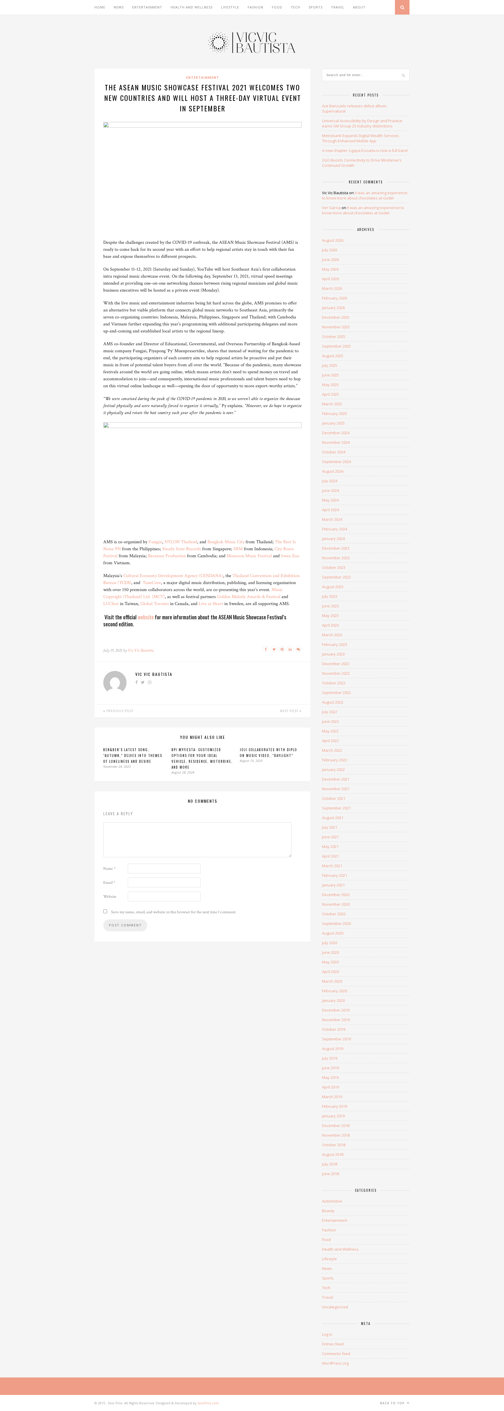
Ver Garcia (331, 207)
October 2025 (333, 336)
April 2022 (330, 740)
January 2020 (333, 1000)
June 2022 (330, 721)
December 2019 (335, 1010)
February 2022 (334, 760)
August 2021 (332, 817)
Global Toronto (154, 604)
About (359, 7)
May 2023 (330, 615)
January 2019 (333, 1116)
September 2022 (336, 692)
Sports (316, 7)
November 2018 (336, 1135)
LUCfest (111, 604)
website (146, 617)
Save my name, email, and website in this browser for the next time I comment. (173, 912)
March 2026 (332, 288)
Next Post (290, 711)
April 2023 (330, 625)
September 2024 (336, 461)
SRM (238, 549)
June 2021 (330, 836)
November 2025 (336, 326)
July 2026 (329, 250)
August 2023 (332, 586)
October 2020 (333, 913)
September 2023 (336, 577)
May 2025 (330, 384)
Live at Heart (211, 604)
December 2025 (335, 317)
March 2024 (332, 519)
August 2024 (332, 471)
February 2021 (334, 875)
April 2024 (330, 509)
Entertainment (147, 7)
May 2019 (330, 1077)
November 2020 (336, 904)
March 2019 (332, 1096)
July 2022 (329, 711)
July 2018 (329, 1164)
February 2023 (334, 644)
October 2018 (333, 1144)
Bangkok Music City (225, 542)
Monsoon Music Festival (249, 556)
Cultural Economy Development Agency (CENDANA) (173, 576)
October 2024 (333, 452)
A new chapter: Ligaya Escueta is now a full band (364, 150)
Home (99, 7)
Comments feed (336, 1353)
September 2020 (336, 923)
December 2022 (335, 663)
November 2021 (336, 788)
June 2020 (330, 952)
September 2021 (336, 808)
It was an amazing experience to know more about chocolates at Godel (364, 195)
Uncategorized (335, 1307)
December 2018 (335, 1125)
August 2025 (332, 355)
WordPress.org (335, 1363)
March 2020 (332, 981)
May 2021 (330, 846)
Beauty (328, 1210)
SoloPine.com (208, 1403)
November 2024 (336, 442)
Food (277, 7)
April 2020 (330, 971)
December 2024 (335, 432)
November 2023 (336, 557)
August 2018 (332, 1154)
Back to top (393, 1403)
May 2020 (330, 962)
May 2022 (330, 731)
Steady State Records (181, 549)
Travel (337, 7)
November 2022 (336, 673)
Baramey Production (167, 556)
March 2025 (332, 403)
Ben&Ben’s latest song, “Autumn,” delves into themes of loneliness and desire (132, 755)
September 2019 (336, 1039)
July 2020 (329, 942)
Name (109, 868)
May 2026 (330, 269)
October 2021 (333, 798)
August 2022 (332, 702)
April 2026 (330, 278)
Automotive (332, 1201)
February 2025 (334, 413)
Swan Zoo (290, 556)
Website (109, 896)
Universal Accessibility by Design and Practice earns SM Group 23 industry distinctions (362, 123)
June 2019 (330, 1067)
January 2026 (333, 307)
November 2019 (336, 1019)
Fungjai (155, 542)
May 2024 (330, 500)
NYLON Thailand (180, 542)
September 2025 (336, 346)
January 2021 (333, 885)
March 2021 (332, 865)
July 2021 (329, 827)
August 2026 (332, 240)
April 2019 (330, 1087)
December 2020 (335, 894)
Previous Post (119, 711)
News (119, 7)
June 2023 (330, 606)
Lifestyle (230, 7)
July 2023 (329, 596)
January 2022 (333, 769)
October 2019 (333, 1029)
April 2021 (330, 856)
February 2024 (334, 529)
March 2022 (332, 750)
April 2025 (330, 394)
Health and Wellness (192, 7)
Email (109, 882)
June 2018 (330, 1173)
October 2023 (333, 567)
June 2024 (330, 490)
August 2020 (332, 933)
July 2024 (329, 480)
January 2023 (333, 654)
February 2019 (334, 1106)
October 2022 (333, 683)
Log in (327, 1334)
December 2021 (335, 779)
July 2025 (329, 365)
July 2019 (329, 1058)
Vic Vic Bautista (141, 650)
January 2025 (333, 423)
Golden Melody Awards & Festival (248, 597)
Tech (295, 7)
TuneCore (152, 583)
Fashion (255, 7)
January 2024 (333, 538)
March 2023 (332, 634)
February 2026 (334, 298)
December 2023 (335, 548)
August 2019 (332, 1048)
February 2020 (334, 990)
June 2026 (330, 259)
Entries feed (333, 1344)
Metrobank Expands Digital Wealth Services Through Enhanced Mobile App (360, 138)
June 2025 (330, 375)
